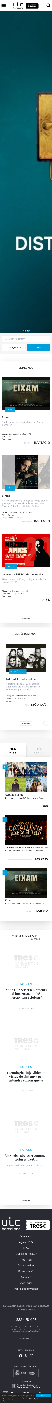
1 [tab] (24, 331)
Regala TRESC (26, 1242)
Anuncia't (26, 1277)
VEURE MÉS (26, 618)
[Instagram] (31, 1355)
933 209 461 (26, 1319)
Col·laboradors (26, 1265)
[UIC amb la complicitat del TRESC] (26, 5)
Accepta (43, 1395)
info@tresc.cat (26, 1338)
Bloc (26, 1247)
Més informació (19, 1401)
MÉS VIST (13, 750)
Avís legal (26, 1283)
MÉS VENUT (39, 750)
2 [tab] (28, 331)
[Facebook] (20, 1355)
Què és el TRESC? (26, 1253)
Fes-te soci (26, 1236)
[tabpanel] (26, 172)
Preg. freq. (26, 1259)
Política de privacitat (26, 1288)
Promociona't (26, 1271)
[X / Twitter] (26, 1355)
